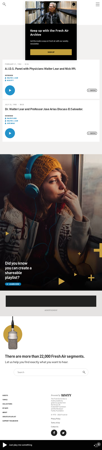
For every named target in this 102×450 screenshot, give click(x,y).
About (4, 412)
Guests (5, 395)
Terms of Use (55, 423)
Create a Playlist (9, 417)
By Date (5, 408)
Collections (7, 404)
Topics (4, 400)
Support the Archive (10, 421)
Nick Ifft (10, 80)
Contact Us (54, 427)
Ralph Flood (12, 118)
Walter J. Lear (12, 78)
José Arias (11, 123)
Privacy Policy (55, 419)
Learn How (14, 284)
